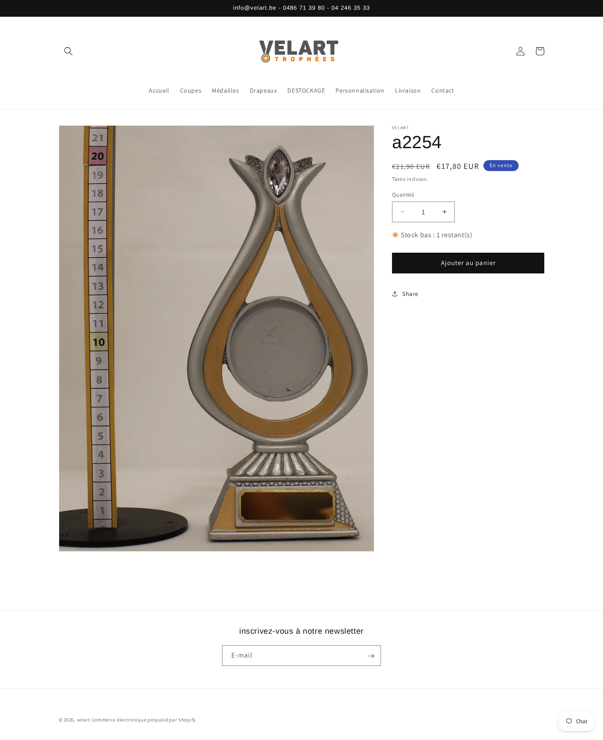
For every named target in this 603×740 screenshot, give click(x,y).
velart (83, 720)
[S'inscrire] (371, 656)
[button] (68, 51)
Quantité (403, 194)
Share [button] (410, 294)
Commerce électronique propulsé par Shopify (144, 720)
